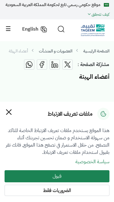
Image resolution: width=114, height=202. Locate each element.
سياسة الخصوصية (92, 161)
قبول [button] (57, 176)
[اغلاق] (9, 112)
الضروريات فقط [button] (57, 190)
